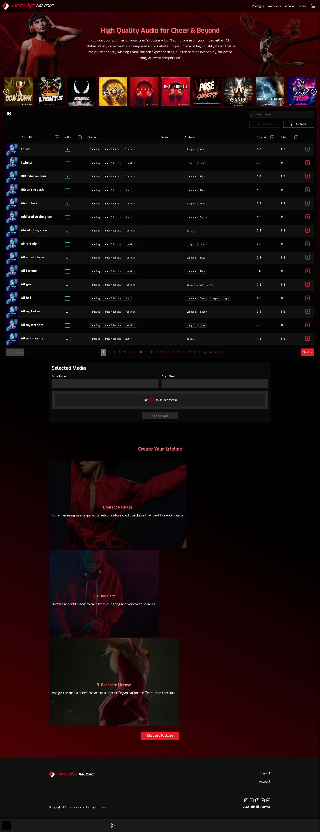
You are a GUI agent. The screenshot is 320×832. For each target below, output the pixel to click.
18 (194, 352)
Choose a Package (160, 736)
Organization (59, 376)
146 (283, 149)
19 (200, 352)
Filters (301, 124)
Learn (302, 6)
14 (173, 352)
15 (178, 352)
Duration (262, 137)
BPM (283, 137)
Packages (258, 6)
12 (162, 352)
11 (157, 352)
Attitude (190, 137)
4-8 (259, 190)
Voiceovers (274, 6)
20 (205, 352)
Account (290, 6)
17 (189, 352)
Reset (267, 124)
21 (210, 352)
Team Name (168, 376)
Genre (164, 137)
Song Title (28, 137)
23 (221, 352)
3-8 (259, 271)
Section (92, 137)
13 (168, 352)
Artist (67, 137)
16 (184, 352)
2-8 (259, 149)
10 (151, 352)
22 (216, 352)
